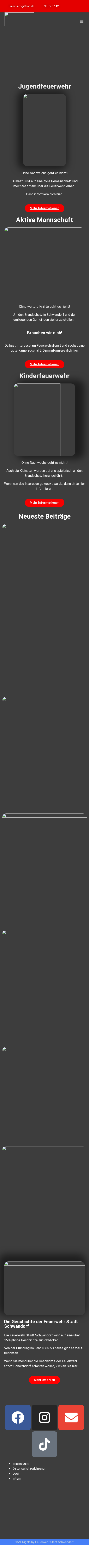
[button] (81, 21)
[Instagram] (44, 1417)
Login (16, 1473)
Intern (16, 1478)
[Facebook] (18, 1417)
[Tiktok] (44, 1444)
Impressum (20, 1464)
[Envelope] (71, 1417)
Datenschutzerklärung (28, 1469)
